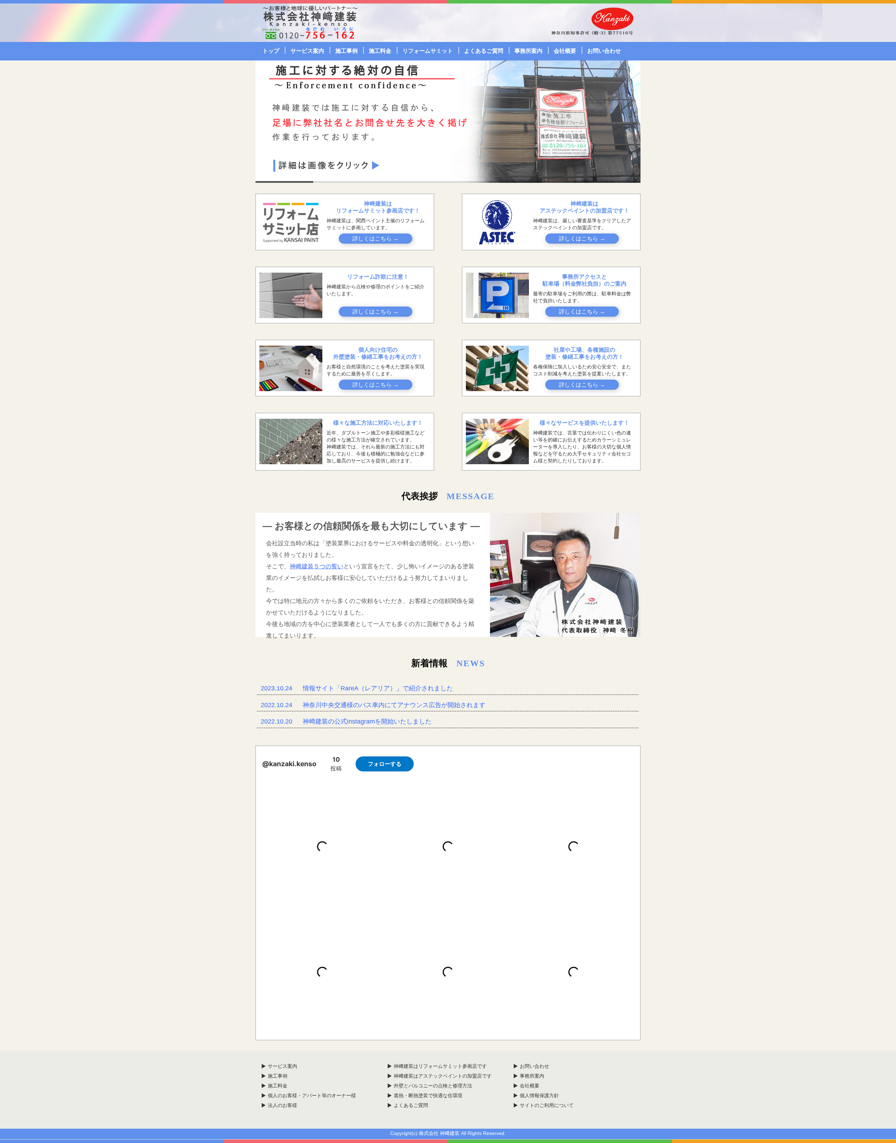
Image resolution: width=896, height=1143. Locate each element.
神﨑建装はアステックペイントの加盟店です (443, 1076)
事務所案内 (528, 51)
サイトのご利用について (547, 1105)
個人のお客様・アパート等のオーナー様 (312, 1095)
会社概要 (565, 51)
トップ (270, 51)
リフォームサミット (427, 51)
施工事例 (346, 51)
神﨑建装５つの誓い (316, 566)
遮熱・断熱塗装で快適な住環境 (428, 1095)
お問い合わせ (604, 51)
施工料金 (380, 51)
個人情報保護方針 (539, 1095)
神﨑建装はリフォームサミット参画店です (440, 1066)
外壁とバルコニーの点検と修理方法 (433, 1085)
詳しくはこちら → (375, 239)
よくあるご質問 (483, 51)
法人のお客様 (282, 1105)
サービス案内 (307, 51)
